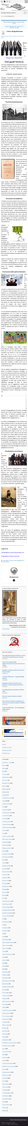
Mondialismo (5, 978)
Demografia (5, 842)
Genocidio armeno (6, 901)
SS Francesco (5, 1075)
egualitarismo (20, 560)
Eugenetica (5, 877)
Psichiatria (4, 1022)
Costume (4, 818)
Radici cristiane (6, 1025)
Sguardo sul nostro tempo (8, 1066)
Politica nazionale (6, 1013)
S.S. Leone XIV (5, 1051)
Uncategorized (5, 1098)
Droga (3, 860)
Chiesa (4, 801)
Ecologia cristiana (6, 865)
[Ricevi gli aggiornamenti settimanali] (9, 1)
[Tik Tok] (5, 1)
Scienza (4, 1060)
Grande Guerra (6, 904)
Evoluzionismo (5, 886)
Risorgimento (5, 1039)
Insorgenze (5, 930)
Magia (3, 969)
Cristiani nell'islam (6, 824)
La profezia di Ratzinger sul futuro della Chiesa (14, 22)
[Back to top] (24, 1122)
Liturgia (4, 966)
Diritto (4, 851)
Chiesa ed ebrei (6, 803)
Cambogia (4, 795)
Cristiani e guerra (6, 821)
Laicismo (4, 960)
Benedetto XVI (6, 783)
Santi (3, 1054)
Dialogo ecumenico (7, 848)
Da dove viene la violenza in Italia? (12, 696)
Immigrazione (5, 921)
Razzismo (4, 1028)
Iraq (3, 933)
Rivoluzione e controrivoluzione (9, 1042)
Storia (3, 1081)
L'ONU (3, 957)
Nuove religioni (6, 992)
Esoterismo (5, 874)
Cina (3, 806)
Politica (4, 1007)
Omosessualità (6, 995)
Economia (4, 868)
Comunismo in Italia (7, 812)
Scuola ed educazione (7, 1063)
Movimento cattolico (7, 980)
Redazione (4, 36)
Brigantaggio (5, 789)
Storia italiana (5, 1084)
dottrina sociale (13, 560)
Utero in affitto (6, 1104)
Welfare (4, 1110)
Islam (3, 936)
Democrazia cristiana (7, 839)
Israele (4, 951)
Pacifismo (4, 998)
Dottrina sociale (16, 36)
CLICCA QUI (5, 629)
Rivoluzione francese (7, 1045)
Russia (4, 1048)
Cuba (3, 833)
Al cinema (4, 774)
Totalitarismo (5, 1096)
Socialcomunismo (6, 1072)
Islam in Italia (5, 948)
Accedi (4, 744)
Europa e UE (5, 880)
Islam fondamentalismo (8, 942)
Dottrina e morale (6, 854)
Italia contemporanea (7, 954)
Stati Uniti (4, 1078)
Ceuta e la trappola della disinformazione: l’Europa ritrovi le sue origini (13, 663)
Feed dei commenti (7, 750)
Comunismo (10, 36)
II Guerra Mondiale (6, 916)
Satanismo (4, 1057)
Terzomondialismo (6, 1093)
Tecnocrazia (5, 1087)
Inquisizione (5, 927)
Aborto (4, 765)
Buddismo (4, 792)
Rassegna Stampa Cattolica (8, 12)
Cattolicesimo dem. (7, 798)
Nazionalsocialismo (6, 986)
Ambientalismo (6, 777)
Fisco (3, 898)
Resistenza (5, 1034)
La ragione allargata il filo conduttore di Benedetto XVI (14, 27)
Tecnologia (5, 1090)
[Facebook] (7, 1)
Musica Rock (5, 983)
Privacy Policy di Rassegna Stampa (18, 1119)
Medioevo (4, 975)
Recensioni (5, 1031)
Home (2, 16)
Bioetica (4, 786)
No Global (4, 989)
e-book (4, 862)
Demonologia (5, 845)
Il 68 (3, 919)
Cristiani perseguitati (7, 827)
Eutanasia (4, 883)
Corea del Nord (6, 815)
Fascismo (4, 892)
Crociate (4, 830)
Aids (3, 771)
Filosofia (22, 36)
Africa (3, 768)
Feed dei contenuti (7, 747)
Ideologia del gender (7, 913)
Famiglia (4, 889)
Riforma (4, 1037)
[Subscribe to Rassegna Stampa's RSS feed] (2, 1)
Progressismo (5, 1019)
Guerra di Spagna (6, 907)
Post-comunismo (6, 1016)
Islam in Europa (6, 945)
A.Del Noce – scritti (7, 762)
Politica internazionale (7, 1010)
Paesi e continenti (6, 1001)
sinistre (2, 37)
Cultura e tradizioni (7, 836)
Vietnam (4, 1107)
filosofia (3, 561)
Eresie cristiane (6, 871)
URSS (3, 1101)
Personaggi (5, 1004)
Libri (3, 963)
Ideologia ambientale (7, 910)
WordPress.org (6, 753)
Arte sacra (4, 780)
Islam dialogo (5, 939)
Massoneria (5, 972)
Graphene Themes (14, 1124)
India (3, 924)
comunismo (6, 560)
